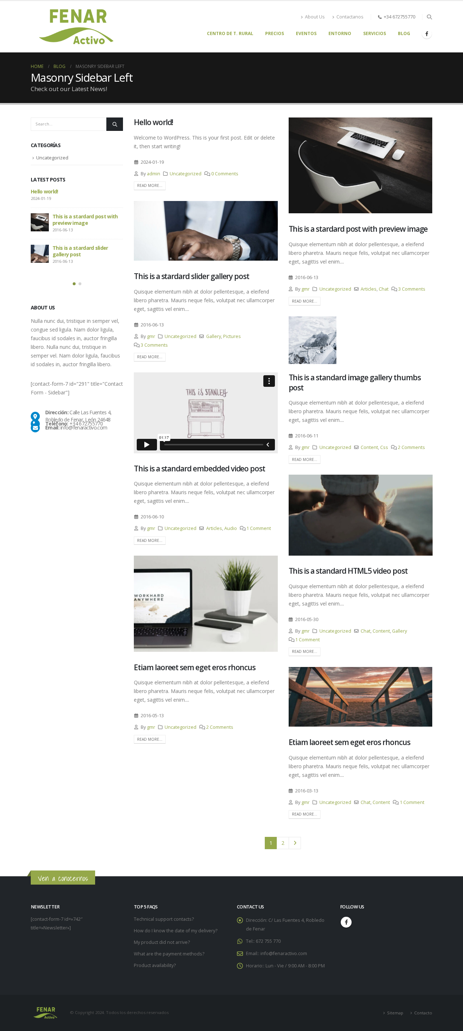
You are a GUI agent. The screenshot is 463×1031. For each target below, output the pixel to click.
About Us (315, 17)
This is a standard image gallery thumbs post (355, 382)
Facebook (346, 922)
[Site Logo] (76, 27)
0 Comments (224, 174)
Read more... (149, 185)
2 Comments (411, 447)
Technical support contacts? (164, 919)
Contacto (423, 1012)
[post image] (361, 165)
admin (153, 174)
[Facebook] (427, 34)
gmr (305, 289)
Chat (383, 289)
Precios (274, 33)
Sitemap (395, 1012)
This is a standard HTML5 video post (348, 571)
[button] (429, 17)
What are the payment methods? (169, 954)
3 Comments (411, 289)
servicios (374, 33)
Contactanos (350, 17)
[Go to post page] (312, 340)
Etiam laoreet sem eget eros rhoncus (194, 667)
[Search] (114, 124)
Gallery (213, 336)
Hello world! (153, 122)
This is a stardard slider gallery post (191, 276)
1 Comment (258, 528)
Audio (230, 528)
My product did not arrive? (162, 942)
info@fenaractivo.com (283, 953)
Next (295, 843)
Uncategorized (185, 174)
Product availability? (155, 965)
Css (384, 447)
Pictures (232, 336)
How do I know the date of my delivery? (175, 931)
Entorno (339, 33)
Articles (369, 289)
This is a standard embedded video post (199, 468)
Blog (404, 33)
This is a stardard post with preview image (358, 229)
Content (369, 447)
